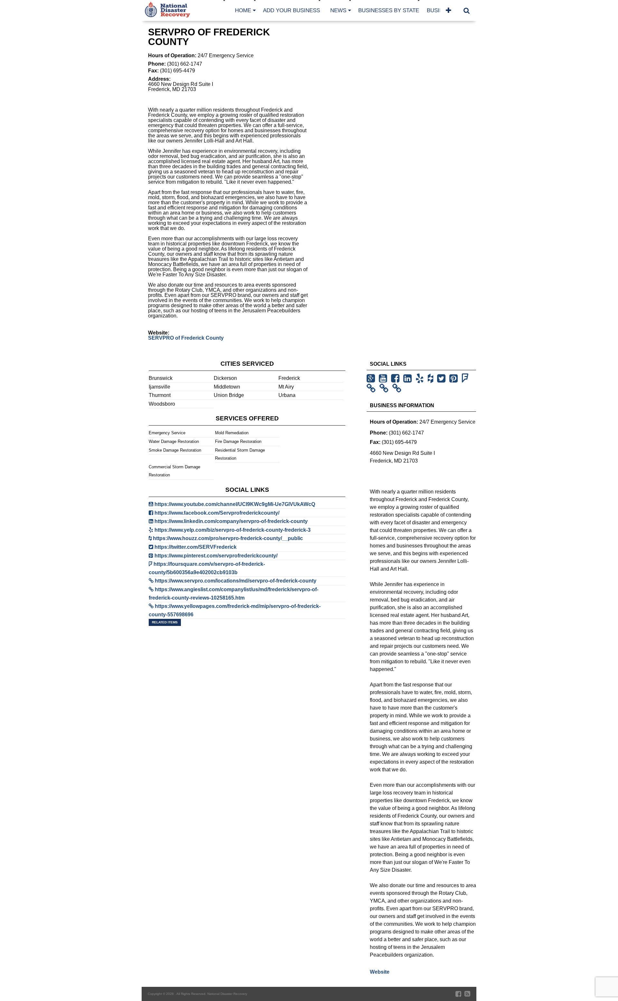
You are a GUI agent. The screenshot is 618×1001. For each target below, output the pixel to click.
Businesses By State (388, 10)
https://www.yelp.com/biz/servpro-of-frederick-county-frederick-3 (232, 530)
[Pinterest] (454, 378)
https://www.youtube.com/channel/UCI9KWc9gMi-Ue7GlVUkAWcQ (234, 504)
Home (243, 10)
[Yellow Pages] (398, 388)
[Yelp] (421, 378)
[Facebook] (396, 378)
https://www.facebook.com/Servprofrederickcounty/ (216, 513)
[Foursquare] (466, 378)
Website (379, 972)
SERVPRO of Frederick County (186, 338)
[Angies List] (385, 388)
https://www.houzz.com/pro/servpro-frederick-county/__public (228, 538)
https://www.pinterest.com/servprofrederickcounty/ (215, 555)
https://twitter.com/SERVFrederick (195, 547)
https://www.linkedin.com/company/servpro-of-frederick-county (231, 521)
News (338, 10)
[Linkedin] (408, 378)
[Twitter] (442, 378)
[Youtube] (384, 378)
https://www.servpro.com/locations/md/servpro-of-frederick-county (235, 580)
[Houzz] (432, 378)
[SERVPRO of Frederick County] (372, 388)
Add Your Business (291, 10)
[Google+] (372, 378)
